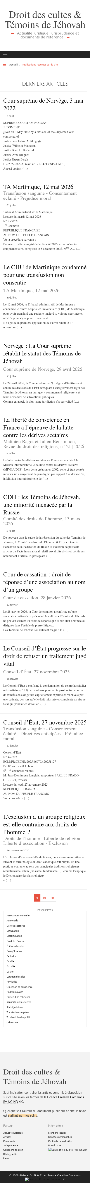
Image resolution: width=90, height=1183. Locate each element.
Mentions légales (57, 1133)
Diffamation (13, 931)
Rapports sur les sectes (19, 1002)
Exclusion (11, 956)
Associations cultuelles (19, 915)
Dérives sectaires (16, 926)
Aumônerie (12, 920)
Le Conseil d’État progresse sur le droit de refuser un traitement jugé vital (44, 655)
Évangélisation (14, 951)
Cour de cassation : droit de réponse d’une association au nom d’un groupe (44, 581)
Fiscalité (11, 966)
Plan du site (54, 1145)
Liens (6, 1158)
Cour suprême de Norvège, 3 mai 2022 (43, 104)
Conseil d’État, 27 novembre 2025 (45, 722)
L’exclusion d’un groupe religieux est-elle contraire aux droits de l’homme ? (44, 824)
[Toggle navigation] (5, 54)
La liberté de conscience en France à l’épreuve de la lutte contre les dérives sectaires (38, 427)
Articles (7, 1137)
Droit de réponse (15, 941)
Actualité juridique (13, 1133)
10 (44, 898)
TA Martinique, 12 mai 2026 (38, 186)
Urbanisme (12, 1022)
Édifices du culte (15, 946)
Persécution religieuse (18, 997)
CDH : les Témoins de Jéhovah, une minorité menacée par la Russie (41, 504)
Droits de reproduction (60, 1141)
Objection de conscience (20, 987)
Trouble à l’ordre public (19, 1017)
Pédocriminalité (15, 992)
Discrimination (14, 936)
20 (52, 898)
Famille (10, 961)
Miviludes (12, 982)
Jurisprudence (10, 1145)
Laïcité (10, 972)
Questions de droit (13, 1150)
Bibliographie (10, 1154)
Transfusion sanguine (18, 1012)
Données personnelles (60, 1137)
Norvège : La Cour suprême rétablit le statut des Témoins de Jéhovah (42, 353)
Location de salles (16, 977)
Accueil (13, 65)
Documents (9, 1141)
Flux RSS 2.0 (80, 1150)
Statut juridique (15, 1007)
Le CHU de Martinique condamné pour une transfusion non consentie (45, 274)
